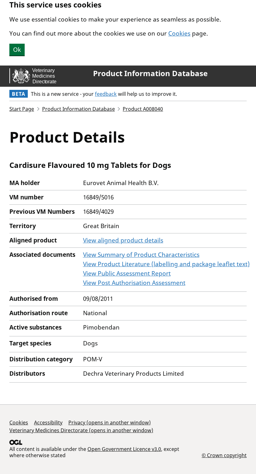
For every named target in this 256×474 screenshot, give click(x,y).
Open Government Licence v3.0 (124, 449)
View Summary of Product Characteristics (141, 255)
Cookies (179, 33)
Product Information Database (150, 73)
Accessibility (48, 422)
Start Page (21, 108)
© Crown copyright (224, 455)
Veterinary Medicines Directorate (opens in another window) (81, 430)
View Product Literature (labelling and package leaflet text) (166, 264)
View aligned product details (123, 240)
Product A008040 (143, 108)
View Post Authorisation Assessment (134, 283)
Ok (17, 50)
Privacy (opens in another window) (109, 422)
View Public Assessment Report (127, 273)
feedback (106, 93)
